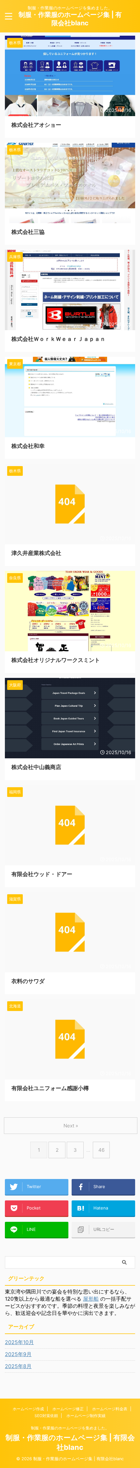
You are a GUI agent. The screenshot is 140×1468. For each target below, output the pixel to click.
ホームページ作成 (28, 1408)
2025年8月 (18, 1366)
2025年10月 (19, 1342)
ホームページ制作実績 (85, 1415)
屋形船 (91, 1298)
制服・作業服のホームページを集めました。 (70, 1428)
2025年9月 (18, 1354)
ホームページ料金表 (109, 1408)
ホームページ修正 (68, 1408)
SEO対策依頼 (46, 1415)
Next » (70, 1126)
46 (101, 1150)
